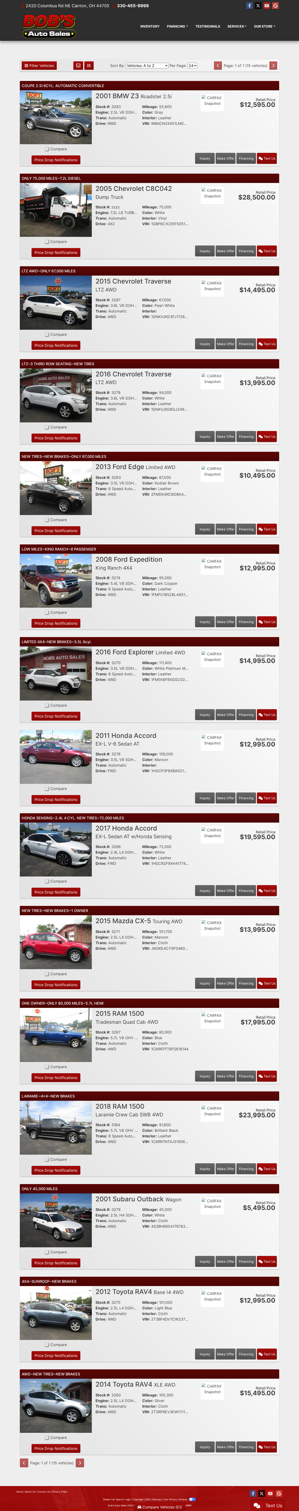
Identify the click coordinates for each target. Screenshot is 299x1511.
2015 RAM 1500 (127, 1017)
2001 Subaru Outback (139, 1199)
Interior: (149, 118)
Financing (246, 158)
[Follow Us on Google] (275, 5)
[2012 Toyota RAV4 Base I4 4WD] (56, 1312)
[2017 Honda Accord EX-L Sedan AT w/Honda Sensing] (56, 849)
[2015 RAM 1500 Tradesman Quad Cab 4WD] (56, 1034)
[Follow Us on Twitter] (258, 5)
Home (19, 1491)
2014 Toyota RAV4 (135, 1384)
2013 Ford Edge (135, 467)
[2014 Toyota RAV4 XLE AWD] (56, 1405)
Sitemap (156, 1499)
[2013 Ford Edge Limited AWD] (56, 487)
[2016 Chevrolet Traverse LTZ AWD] (56, 395)
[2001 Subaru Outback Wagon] (56, 1220)
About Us (30, 1491)
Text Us (269, 158)
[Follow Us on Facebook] (249, 5)
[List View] (89, 65)
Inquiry (205, 158)
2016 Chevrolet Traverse (133, 378)
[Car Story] (212, 115)
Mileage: (150, 106)
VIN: (146, 123)
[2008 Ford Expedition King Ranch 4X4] (56, 580)
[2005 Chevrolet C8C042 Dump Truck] (56, 209)
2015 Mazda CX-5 (139, 921)
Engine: (102, 112)
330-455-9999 (133, 5)
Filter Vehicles (41, 65)
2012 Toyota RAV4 (140, 1292)
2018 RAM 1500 (129, 1110)
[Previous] (218, 65)
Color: (147, 112)
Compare (58, 149)
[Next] (273, 65)
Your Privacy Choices (175, 1499)
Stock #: (103, 106)
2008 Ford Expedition (129, 563)
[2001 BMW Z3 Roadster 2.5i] (56, 117)
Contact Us (43, 1491)
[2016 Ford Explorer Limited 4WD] (56, 673)
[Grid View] (78, 65)
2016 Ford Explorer (140, 652)
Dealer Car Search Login (117, 1499)
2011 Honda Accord (126, 739)
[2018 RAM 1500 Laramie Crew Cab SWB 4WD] (56, 1127)
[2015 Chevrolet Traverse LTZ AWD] (56, 302)
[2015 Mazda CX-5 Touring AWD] (56, 942)
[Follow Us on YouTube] (266, 5)
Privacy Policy (60, 1491)
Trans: (101, 118)
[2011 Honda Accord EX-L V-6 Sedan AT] (56, 756)
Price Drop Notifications (56, 160)
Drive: (101, 123)
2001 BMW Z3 (134, 96)
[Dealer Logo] (49, 26)
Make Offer (225, 158)
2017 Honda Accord (134, 832)
